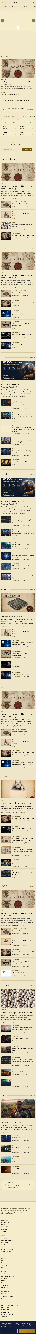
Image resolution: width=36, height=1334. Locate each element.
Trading (4, 6)
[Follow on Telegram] (33, 2)
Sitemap (3, 1231)
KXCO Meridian (5, 1310)
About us (3, 1274)
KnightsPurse (5, 1312)
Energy (26, 6)
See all (32, 159)
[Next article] (33, 20)
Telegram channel (8, 1296)
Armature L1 (4, 1316)
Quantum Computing (7, 1240)
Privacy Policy (7, 1326)
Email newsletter (6, 1298)
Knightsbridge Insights (7, 1222)
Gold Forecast (5, 1244)
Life (2, 1267)
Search (3, 1224)
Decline (10, 1331)
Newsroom (4, 1287)
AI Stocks (4, 1238)
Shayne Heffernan (5, 53)
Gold (20, 6)
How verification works (7, 1276)
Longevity (4, 1262)
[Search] (29, 2)
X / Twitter (6, 1294)
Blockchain (4, 1242)
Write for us (4, 1285)
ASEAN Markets (5, 1247)
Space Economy (6, 1251)
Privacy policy (5, 1283)
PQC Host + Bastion (7, 1314)
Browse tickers (5, 1227)
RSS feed (4, 1229)
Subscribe (28, 149)
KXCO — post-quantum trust (9, 1305)
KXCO (3, 1260)
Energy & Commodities (7, 1249)
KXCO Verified (5, 1307)
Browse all (32, 116)
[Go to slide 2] (17, 28)
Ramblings (4, 1265)
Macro (3, 1258)
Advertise (4, 1278)
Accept (26, 1331)
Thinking (3, 1253)
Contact (3, 1280)
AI (31, 6)
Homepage (4, 1220)
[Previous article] (2, 20)
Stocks (11, 6)
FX (16, 6)
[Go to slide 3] (19, 28)
